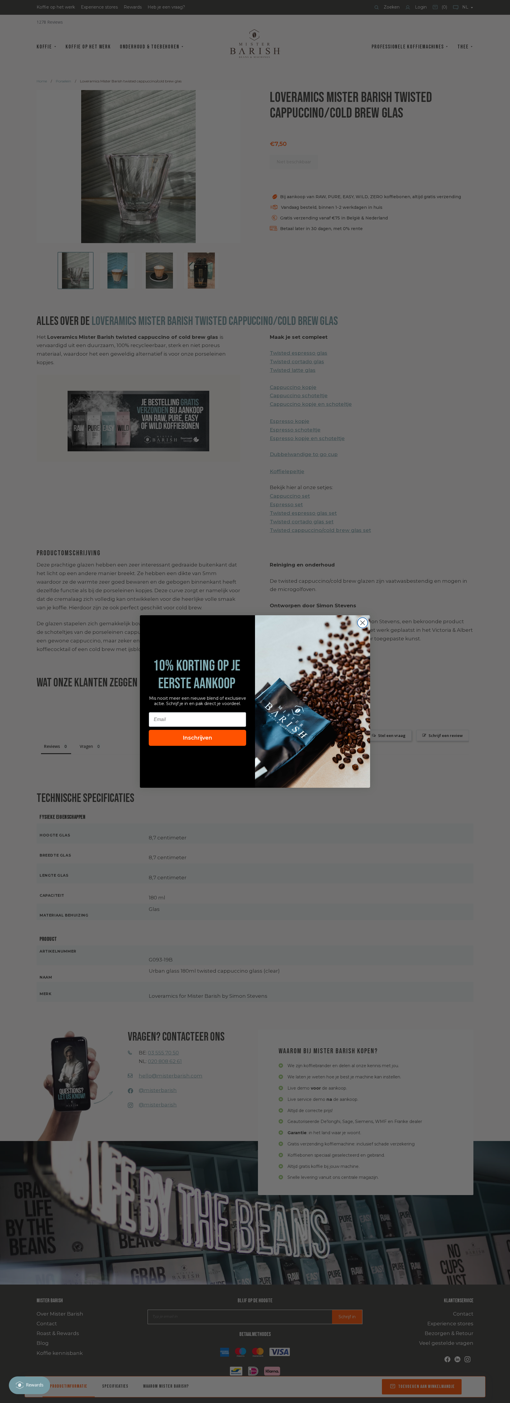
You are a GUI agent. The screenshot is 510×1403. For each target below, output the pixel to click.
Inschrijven (197, 738)
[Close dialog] (362, 623)
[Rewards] (29, 1385)
